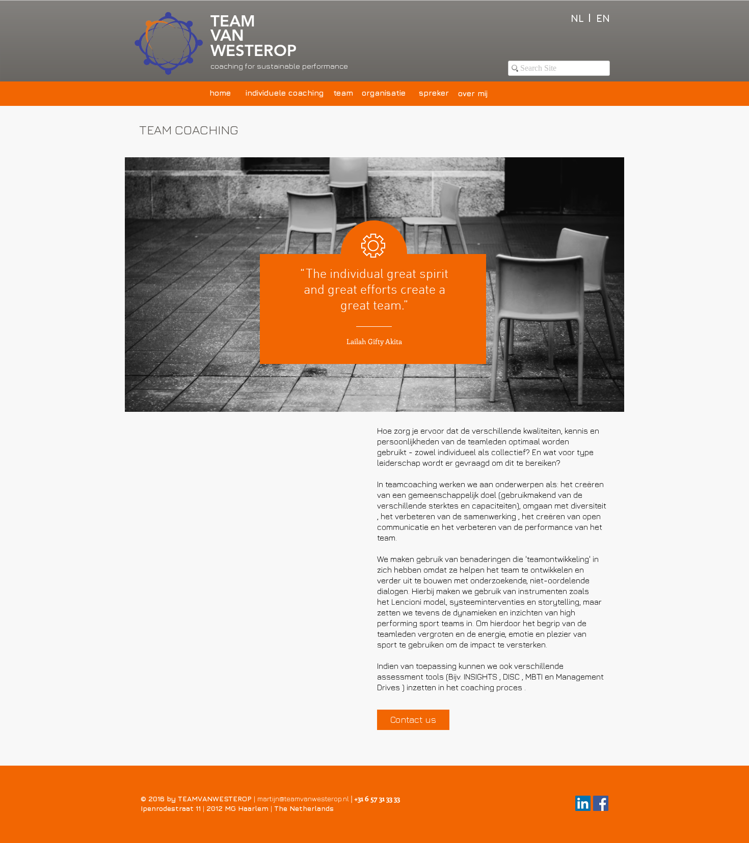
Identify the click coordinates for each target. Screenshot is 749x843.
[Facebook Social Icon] (600, 803)
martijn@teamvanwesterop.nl (303, 798)
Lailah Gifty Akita (374, 341)
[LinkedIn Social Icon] (583, 803)
